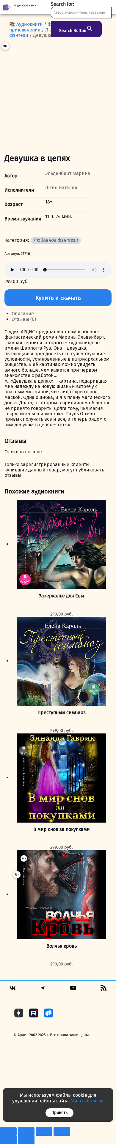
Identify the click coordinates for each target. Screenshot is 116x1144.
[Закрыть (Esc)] (62, 1131)
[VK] (12, 990)
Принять (59, 1112)
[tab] (62, 313)
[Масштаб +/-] (8, 1131)
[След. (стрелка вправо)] (26, 1140)
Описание (23, 313)
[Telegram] (42, 989)
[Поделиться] (44, 1131)
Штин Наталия (61, 187)
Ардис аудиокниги (25, 5)
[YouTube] (73, 989)
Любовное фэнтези (56, 240)
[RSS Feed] (103, 989)
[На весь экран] (26, 1131)
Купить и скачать (58, 297)
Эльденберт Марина (67, 173)
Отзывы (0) (24, 319)
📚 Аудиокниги (26, 24)
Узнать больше (87, 1101)
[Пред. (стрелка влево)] (8, 1140)
